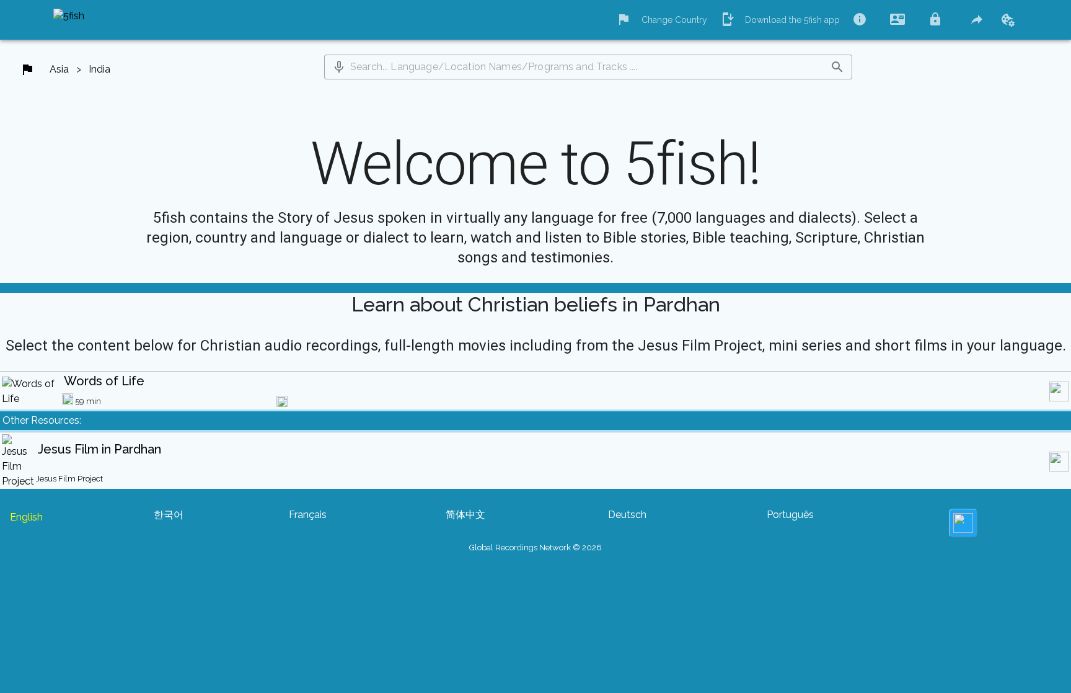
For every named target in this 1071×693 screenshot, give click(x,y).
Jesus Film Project (69, 478)
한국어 (168, 515)
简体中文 (465, 515)
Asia (59, 69)
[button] (339, 67)
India (99, 69)
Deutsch (627, 515)
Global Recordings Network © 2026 (535, 547)
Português (790, 515)
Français (308, 515)
